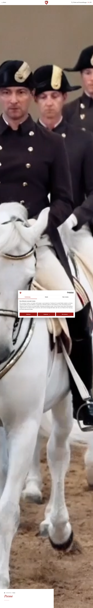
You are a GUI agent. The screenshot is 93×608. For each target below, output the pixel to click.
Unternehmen (8, 592)
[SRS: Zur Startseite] (46, 3)
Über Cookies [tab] (65, 297)
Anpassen (46, 314)
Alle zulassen (65, 314)
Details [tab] (46, 297)
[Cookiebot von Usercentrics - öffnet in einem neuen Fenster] (68, 293)
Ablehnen (28, 314)
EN (90, 2)
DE (88, 2)
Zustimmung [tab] (27, 297)
